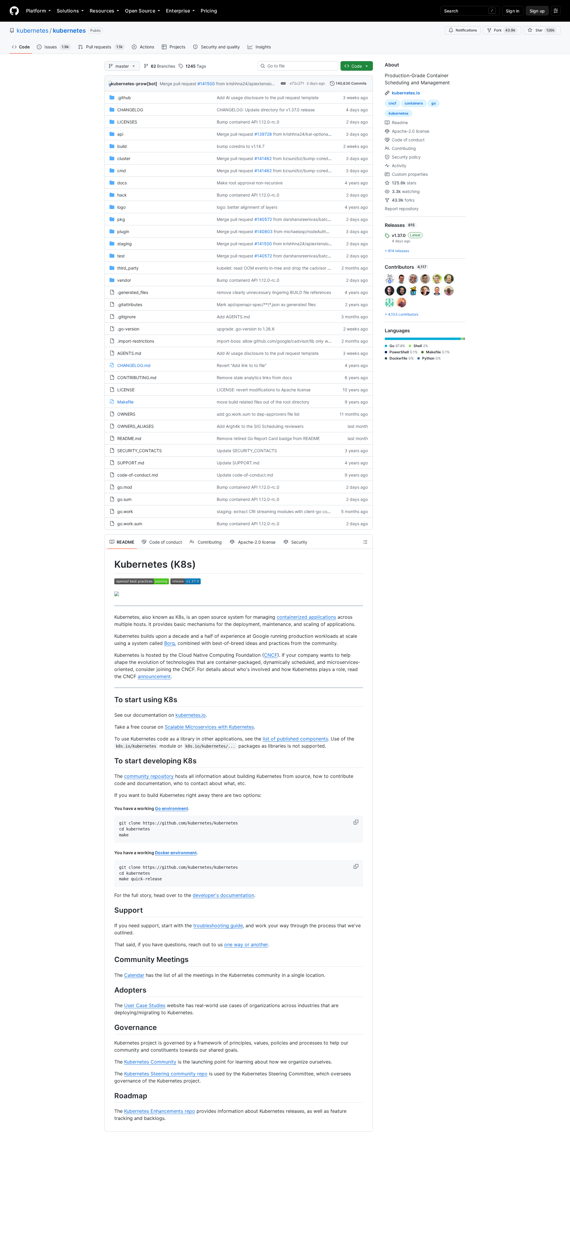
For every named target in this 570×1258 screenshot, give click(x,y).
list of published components (295, 739)
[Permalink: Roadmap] (110, 1095)
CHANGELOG (130, 109)
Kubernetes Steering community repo (166, 1074)
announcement (154, 676)
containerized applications (306, 617)
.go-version (128, 328)
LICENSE (125, 389)
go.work (125, 511)
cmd (121, 170)
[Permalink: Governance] (110, 1027)
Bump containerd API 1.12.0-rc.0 (248, 121)
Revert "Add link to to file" (242, 365)
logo (121, 207)
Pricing (209, 11)
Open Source (140, 11)
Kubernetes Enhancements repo (159, 1111)
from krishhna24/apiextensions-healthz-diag (259, 83)
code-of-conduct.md (137, 474)
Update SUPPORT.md (238, 462)
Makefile (125, 401)
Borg (169, 643)
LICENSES (127, 121)
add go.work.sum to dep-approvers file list (258, 414)
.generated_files (132, 292)
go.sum (124, 499)
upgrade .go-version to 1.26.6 (246, 328)
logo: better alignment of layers (247, 207)
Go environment (171, 808)
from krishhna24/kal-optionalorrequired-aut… (317, 134)
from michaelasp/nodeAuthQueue (306, 231)
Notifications (466, 30)
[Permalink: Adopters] (110, 990)
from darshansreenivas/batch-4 (304, 219)
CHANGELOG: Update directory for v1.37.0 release (266, 109)
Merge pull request (178, 83)
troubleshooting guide (218, 925)
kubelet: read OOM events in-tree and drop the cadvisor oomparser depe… (290, 267)
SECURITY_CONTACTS (139, 450)
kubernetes (32, 30)
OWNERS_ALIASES (135, 426)
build (122, 146)
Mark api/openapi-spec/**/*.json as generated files (266, 304)
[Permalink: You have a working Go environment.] (110, 808)
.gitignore (126, 316)
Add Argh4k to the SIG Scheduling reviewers (260, 426)
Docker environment (176, 852)
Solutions (68, 11)
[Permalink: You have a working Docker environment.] (110, 852)
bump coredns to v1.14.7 (241, 146)
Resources (102, 11)
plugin (123, 231)
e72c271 (297, 83)
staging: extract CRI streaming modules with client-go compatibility (282, 511)
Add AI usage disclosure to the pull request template (268, 97)
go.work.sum (129, 523)
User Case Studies (144, 1005)
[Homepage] (14, 10)
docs (122, 182)
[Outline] (365, 542)
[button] (356, 822)
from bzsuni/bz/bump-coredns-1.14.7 (309, 158)
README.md (129, 438)
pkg (121, 219)
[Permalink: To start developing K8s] (110, 761)
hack (122, 194)
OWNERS (126, 414)
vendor (124, 280)
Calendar (134, 975)
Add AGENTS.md (233, 316)
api (120, 134)
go (433, 103)
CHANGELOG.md (134, 365)
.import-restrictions (135, 341)
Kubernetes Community (150, 1062)
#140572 (263, 219)
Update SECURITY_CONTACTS (247, 450)
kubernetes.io (190, 715)
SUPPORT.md (130, 462)
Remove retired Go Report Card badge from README (268, 438)
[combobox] (300, 65)
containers (414, 103)
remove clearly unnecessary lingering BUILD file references (274, 292)
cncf (392, 103)
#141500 (206, 83)
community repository (149, 776)
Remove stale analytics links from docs (254, 377)
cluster (123, 158)
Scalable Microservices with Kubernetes (209, 727)
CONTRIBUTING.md (136, 377)
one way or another (246, 944)
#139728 (263, 134)
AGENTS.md (129, 353)
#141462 (263, 158)
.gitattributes (129, 304)
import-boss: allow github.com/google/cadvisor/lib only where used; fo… (287, 341)
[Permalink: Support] (110, 910)
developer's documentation (223, 895)
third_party (128, 267)
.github (124, 97)
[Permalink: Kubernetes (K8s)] (110, 564)
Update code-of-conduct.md (245, 474)
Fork (504, 30)
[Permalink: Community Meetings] (110, 959)
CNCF (270, 655)
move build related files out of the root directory (263, 401)
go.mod (124, 487)
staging (124, 243)
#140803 (263, 231)
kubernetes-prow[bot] (134, 83)
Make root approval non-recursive (250, 182)
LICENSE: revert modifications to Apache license (264, 389)
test (121, 255)
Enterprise (178, 11)
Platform (36, 11)
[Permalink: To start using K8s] (110, 699)
